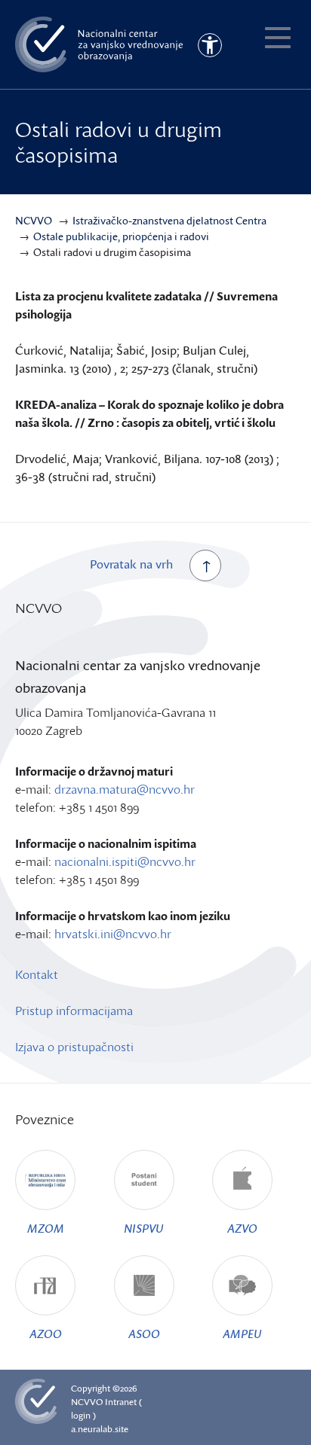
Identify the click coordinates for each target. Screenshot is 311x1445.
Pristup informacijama (74, 1010)
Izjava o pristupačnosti (74, 1046)
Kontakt (36, 974)
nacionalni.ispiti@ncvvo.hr (125, 861)
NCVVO (87, 1401)
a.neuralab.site (99, 1428)
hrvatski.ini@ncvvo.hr (112, 933)
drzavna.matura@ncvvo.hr (124, 789)
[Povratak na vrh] (205, 565)
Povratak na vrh (131, 564)
